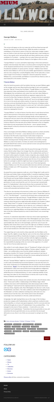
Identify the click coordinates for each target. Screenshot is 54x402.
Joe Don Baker (35, 326)
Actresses (12, 321)
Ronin (14, 266)
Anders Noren (43, 397)
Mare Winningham (21, 328)
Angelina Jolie (8, 324)
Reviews (17, 321)
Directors (10, 369)
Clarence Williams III (28, 324)
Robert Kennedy (17, 331)
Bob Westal (18, 39)
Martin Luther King (42, 328)
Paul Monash (8, 331)
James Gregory (26, 326)
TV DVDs (33, 321)
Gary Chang (38, 324)
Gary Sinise (7, 326)
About (5, 388)
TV (8, 364)
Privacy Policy (7, 391)
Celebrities (10, 366)
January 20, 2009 (8, 39)
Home (9, 360)
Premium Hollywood (12, 397)
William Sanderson (9, 333)
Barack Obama (17, 324)
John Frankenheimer (10, 328)
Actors (7, 321)
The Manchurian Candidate (37, 331)
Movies (9, 362)
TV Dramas (27, 321)
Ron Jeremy (26, 331)
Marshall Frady (32, 328)
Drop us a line (7, 377)
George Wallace (10, 37)
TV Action (21, 321)
